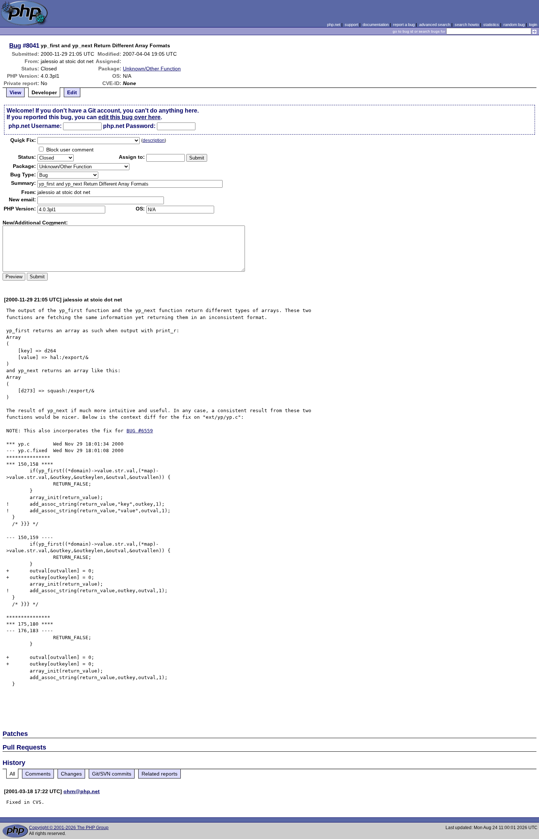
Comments (38, 774)
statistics (491, 24)
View (15, 92)
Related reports (159, 774)
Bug (15, 45)
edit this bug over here (129, 117)
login (533, 24)
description (154, 140)
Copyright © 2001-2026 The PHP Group (69, 827)
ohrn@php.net (81, 791)
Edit (72, 92)
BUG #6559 (139, 430)
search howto (467, 24)
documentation (376, 24)
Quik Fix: (23, 140)
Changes (71, 774)
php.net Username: (35, 126)
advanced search (434, 24)
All (12, 774)
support (351, 24)
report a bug (404, 24)
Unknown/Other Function (152, 69)
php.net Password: (129, 126)
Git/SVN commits (111, 774)
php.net (333, 24)
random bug (514, 24)
